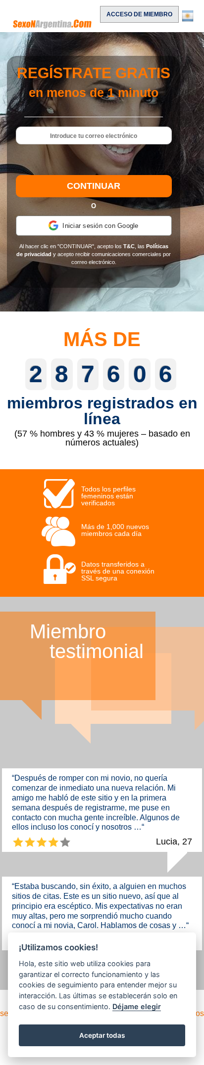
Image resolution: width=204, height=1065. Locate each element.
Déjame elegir (136, 1006)
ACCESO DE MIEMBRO (139, 14)
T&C (129, 246)
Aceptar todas (102, 1035)
